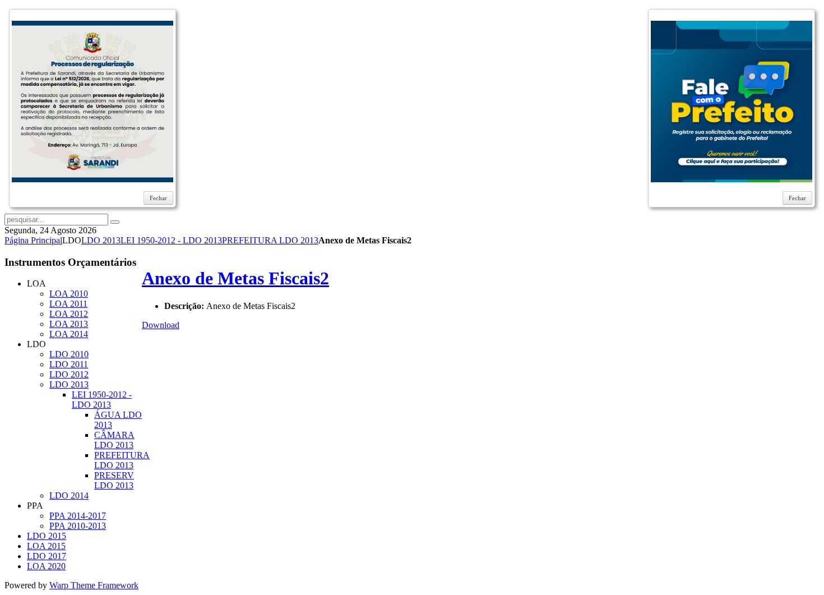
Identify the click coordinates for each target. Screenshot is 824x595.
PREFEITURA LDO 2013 (270, 240)
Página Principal (33, 240)
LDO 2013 (101, 240)
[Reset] (114, 222)
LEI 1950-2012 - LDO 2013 (171, 240)
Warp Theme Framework (93, 585)
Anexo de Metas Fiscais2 (235, 278)
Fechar (158, 198)
